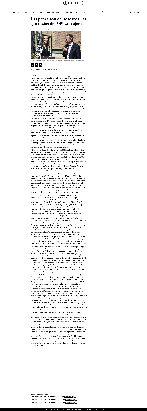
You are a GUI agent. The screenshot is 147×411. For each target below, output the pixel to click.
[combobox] (108, 12)
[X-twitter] (134, 12)
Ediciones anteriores (48, 12)
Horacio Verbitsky (26, 12)
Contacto (67, 12)
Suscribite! (80, 12)
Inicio (12, 12)
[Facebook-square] (131, 12)
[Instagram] (138, 12)
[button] (32, 65)
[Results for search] (108, 15)
